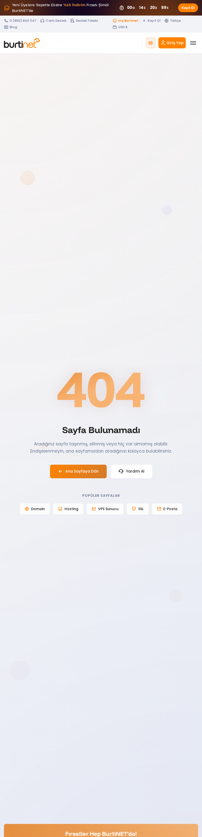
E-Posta (170, 508)
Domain (38, 508)
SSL (141, 508)
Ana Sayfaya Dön (82, 471)
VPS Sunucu (108, 508)
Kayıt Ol (188, 7)
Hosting (71, 508)
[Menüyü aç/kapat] (193, 43)
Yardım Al (135, 471)
